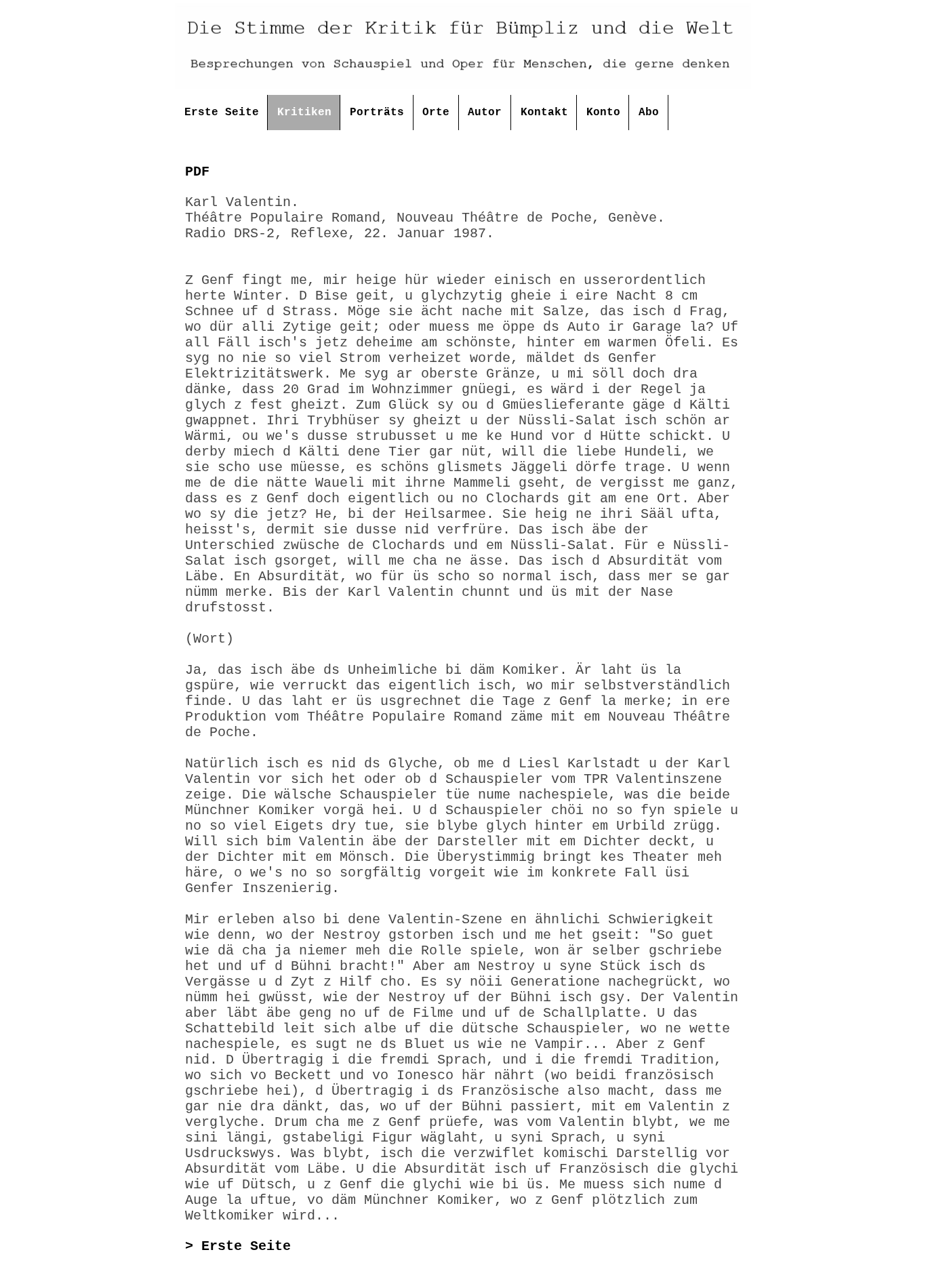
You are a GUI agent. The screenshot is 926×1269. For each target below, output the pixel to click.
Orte (435, 112)
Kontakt (544, 112)
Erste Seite (221, 112)
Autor (485, 112)
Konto (603, 112)
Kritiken (304, 112)
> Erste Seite (238, 1246)
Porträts (377, 112)
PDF (197, 172)
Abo (649, 112)
